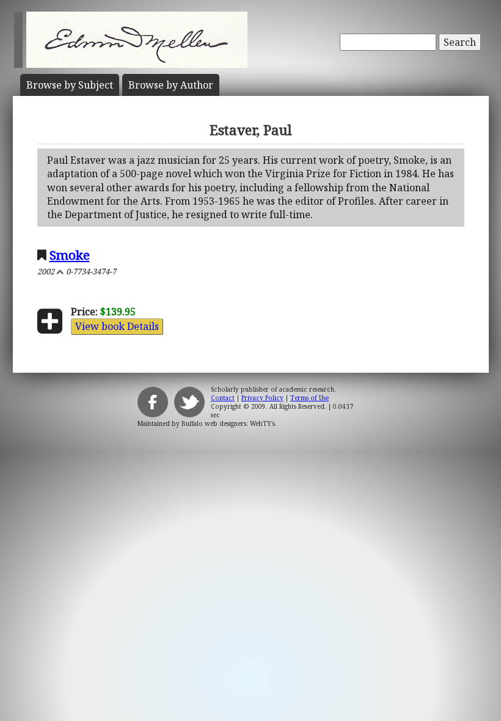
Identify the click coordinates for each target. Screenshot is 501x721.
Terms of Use (309, 397)
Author (170, 85)
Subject (69, 85)
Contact (223, 397)
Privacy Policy (262, 397)
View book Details (117, 326)
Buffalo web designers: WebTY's (228, 423)
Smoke (69, 254)
